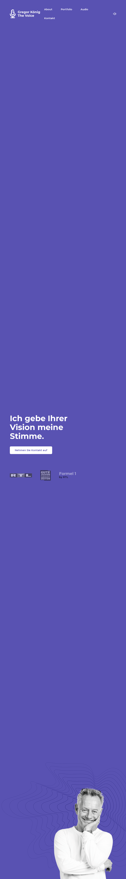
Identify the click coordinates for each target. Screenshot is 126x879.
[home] (25, 13)
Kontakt (49, 18)
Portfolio (66, 9)
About (48, 9)
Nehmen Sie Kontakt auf (31, 450)
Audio (84, 9)
